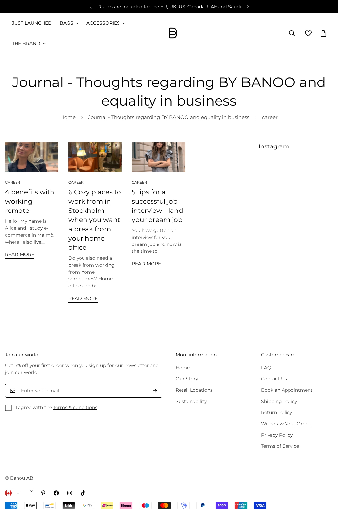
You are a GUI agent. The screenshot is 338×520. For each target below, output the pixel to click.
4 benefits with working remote (29, 201)
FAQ (266, 368)
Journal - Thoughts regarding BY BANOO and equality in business (168, 117)
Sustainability (191, 401)
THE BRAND (26, 43)
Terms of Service (280, 446)
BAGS (66, 23)
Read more (19, 254)
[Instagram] (69, 493)
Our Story (187, 379)
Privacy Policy (277, 435)
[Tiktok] (82, 493)
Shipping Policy (279, 401)
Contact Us (274, 379)
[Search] (292, 33)
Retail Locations (194, 390)
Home (68, 117)
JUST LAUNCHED (32, 23)
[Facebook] (56, 493)
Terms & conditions (75, 407)
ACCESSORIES (103, 23)
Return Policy (276, 412)
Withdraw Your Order (285, 424)
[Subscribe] (155, 391)
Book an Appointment (287, 390)
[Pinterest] (43, 493)
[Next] (247, 6)
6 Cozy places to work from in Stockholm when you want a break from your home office (94, 219)
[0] (323, 33)
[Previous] (90, 6)
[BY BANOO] (173, 33)
